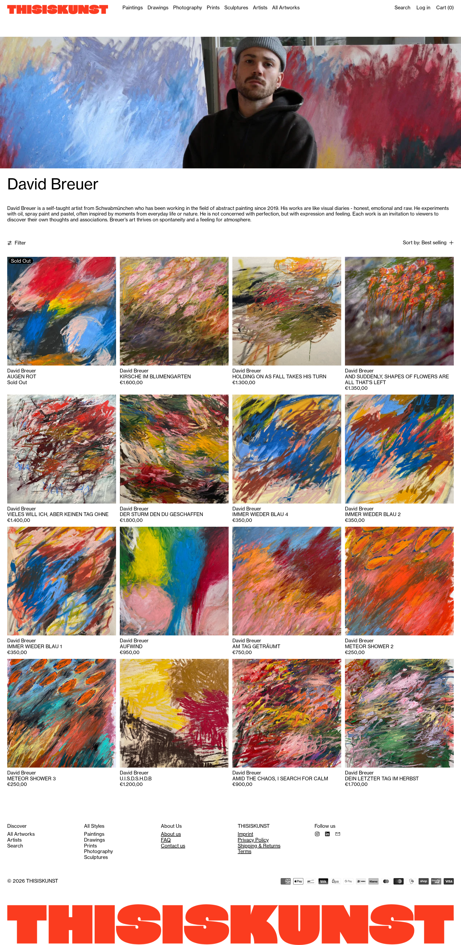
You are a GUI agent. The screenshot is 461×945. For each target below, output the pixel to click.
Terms (244, 851)
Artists (260, 8)
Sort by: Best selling (425, 243)
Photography (187, 8)
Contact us (173, 846)
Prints (213, 8)
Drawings (158, 8)
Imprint (245, 834)
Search (15, 846)
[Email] (337, 834)
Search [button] (402, 8)
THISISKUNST (42, 881)
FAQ (166, 840)
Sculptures (236, 8)
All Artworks (286, 8)
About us (171, 834)
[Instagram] (317, 834)
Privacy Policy (253, 840)
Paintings (132, 8)
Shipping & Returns (259, 846)
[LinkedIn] (327, 834)
